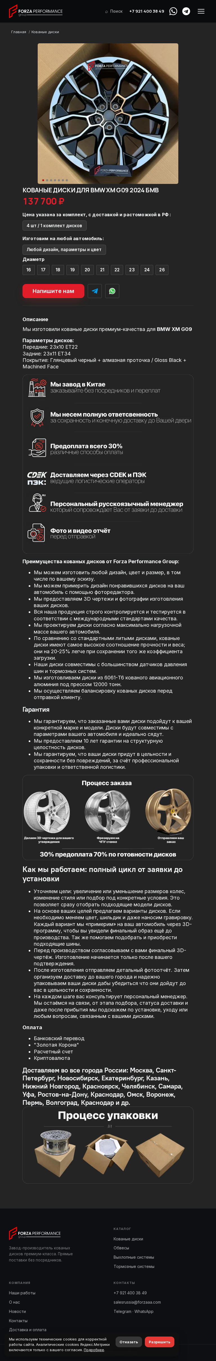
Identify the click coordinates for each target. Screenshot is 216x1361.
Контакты (18, 1320)
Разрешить (159, 1342)
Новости (17, 1311)
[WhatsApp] (173, 11)
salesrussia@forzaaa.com (137, 1302)
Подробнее (94, 1350)
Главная (18, 32)
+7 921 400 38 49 (146, 11)
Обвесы (121, 1247)
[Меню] (201, 11)
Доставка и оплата (27, 1329)
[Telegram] (186, 11)
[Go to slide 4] (55, 180)
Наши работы (22, 1292)
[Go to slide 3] (51, 180)
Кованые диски (45, 32)
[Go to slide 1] (43, 180)
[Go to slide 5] (59, 180)
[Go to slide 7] (67, 180)
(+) (28, 269)
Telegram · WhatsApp (134, 1311)
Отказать (129, 1342)
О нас (14, 1302)
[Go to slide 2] (47, 180)
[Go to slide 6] (63, 180)
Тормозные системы (134, 1266)
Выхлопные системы (134, 1257)
